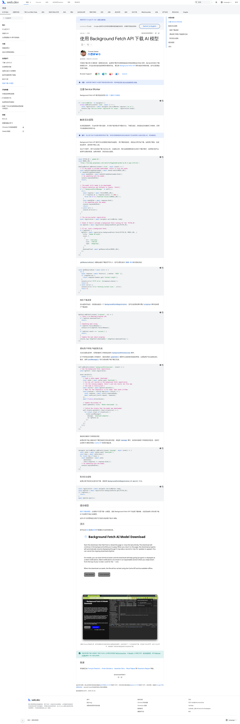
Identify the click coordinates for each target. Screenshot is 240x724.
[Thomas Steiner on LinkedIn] (92, 54)
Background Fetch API (127, 66)
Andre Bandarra (107, 668)
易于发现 (165, 12)
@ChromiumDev (121, 653)
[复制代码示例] (163, 101)
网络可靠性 (93, 12)
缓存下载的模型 (85, 512)
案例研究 (77, 2)
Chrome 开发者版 (143, 702)
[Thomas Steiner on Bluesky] (97, 54)
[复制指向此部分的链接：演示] (86, 524)
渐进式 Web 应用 (54, 12)
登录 (236, 2)
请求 (129, 262)
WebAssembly (146, 12)
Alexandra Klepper (143, 668)
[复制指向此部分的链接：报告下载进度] (93, 300)
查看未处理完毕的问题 (93, 705)
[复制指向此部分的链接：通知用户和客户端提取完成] (104, 348)
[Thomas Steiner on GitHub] (89, 54)
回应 (102, 12)
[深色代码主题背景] (160, 101)
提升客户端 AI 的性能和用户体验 (127, 82)
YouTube (190, 705)
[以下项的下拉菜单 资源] (31, 2)
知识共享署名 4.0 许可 (105, 685)
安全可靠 (134, 12)
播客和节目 (141, 711)
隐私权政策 (35, 720)
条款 (28, 720)
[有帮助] (155, 33)
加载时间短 (16, 12)
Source (124, 74)
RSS (189, 711)
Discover (38, 2)
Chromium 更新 (142, 705)
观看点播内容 (101, 20)
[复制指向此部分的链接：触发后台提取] (95, 120)
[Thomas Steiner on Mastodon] (94, 54)
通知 (71, 12)
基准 (47, 2)
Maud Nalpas (130, 668)
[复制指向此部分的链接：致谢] (86, 663)
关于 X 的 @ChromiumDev (196, 702)
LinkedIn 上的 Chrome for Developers (199, 708)
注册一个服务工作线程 (112, 95)
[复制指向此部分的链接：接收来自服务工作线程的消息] (101, 436)
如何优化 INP (81, 12)
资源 (27, 2)
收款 (64, 12)
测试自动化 (175, 12)
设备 (156, 12)
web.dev (82, 33)
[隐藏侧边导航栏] (22, 720)
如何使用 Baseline (58, 2)
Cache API (98, 443)
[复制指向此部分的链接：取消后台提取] (93, 477)
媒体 (126, 12)
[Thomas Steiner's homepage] (99, 54)
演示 (87, 530)
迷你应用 (117, 12)
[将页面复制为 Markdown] (88, 44)
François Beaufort (94, 668)
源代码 (94, 530)
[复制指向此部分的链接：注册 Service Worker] (102, 89)
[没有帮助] (158, 33)
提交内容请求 (147, 653)
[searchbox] (12, 18)
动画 (109, 12)
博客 (69, 2)
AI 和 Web (5, 12)
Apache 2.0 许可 (134, 685)
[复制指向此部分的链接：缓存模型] (90, 506)
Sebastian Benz (119, 668)
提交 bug (89, 702)
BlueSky (131, 653)
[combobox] (203, 2)
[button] (12, 98)
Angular (185, 12)
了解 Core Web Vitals (30, 12)
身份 (43, 12)
